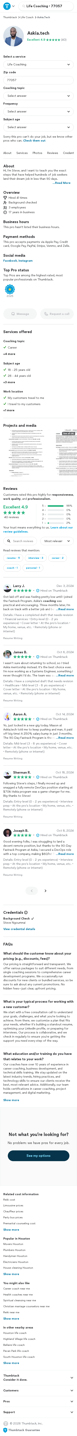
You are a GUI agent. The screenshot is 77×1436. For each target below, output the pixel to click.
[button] (13, 36)
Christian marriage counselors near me (26, 1306)
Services (22, 153)
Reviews (52, 153)
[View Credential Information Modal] (25, 912)
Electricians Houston (15, 1262)
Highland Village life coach (19, 1339)
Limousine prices (13, 1205)
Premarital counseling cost (19, 1223)
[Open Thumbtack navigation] (9, 6)
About (7, 153)
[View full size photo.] (26, 453)
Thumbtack (10, 17)
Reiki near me (11, 1312)
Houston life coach (14, 1333)
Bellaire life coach (14, 1345)
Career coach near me (16, 1288)
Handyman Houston (15, 1256)
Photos (37, 153)
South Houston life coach (19, 1357)
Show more (11, 1230)
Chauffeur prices (13, 1211)
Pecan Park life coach (16, 1351)
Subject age (11, 119)
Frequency (10, 103)
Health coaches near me (18, 1294)
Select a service (14, 56)
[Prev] (31, 891)
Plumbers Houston (14, 1250)
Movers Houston (13, 1244)
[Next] (45, 891)
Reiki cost (9, 1199)
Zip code (9, 72)
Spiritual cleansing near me (19, 1300)
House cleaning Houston (18, 1267)
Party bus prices (13, 1217)
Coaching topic (14, 88)
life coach (27, 17)
